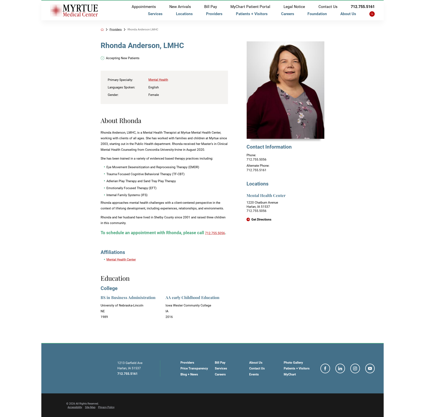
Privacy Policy (106, 407)
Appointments (144, 7)
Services (155, 14)
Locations (184, 14)
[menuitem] (155, 14)
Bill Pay (210, 7)
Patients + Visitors (252, 14)
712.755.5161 (363, 7)
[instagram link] (355, 368)
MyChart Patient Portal (250, 7)
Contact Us (328, 7)
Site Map (90, 407)
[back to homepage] (102, 29)
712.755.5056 (256, 159)
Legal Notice (294, 7)
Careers (287, 14)
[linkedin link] (340, 368)
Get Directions (261, 219)
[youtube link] (370, 368)
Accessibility (75, 407)
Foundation (317, 14)
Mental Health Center (121, 259)
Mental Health (158, 80)
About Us (348, 14)
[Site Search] (372, 14)
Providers (214, 14)
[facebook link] (325, 368)
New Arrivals (180, 7)
